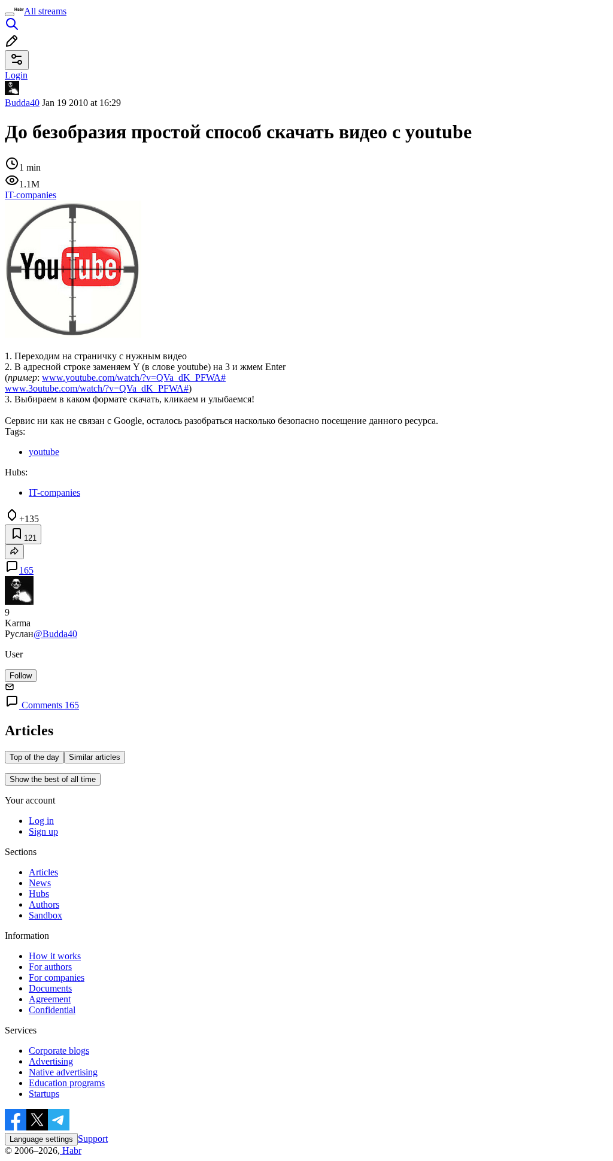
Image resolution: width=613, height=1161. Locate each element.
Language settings (41, 1139)
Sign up (43, 831)
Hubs (39, 894)
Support (93, 1138)
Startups (44, 1094)
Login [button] (16, 75)
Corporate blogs (59, 1050)
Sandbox (45, 915)
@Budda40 (55, 634)
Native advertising (63, 1072)
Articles (43, 872)
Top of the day (34, 757)
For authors (50, 967)
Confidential (52, 1010)
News (40, 883)
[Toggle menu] (9, 14)
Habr (70, 1150)
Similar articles (94, 757)
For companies (56, 977)
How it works (55, 956)
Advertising (51, 1061)
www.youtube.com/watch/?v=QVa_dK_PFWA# (134, 377)
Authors (44, 904)
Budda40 (22, 103)
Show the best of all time (53, 779)
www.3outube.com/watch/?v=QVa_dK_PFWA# (97, 388)
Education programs (67, 1083)
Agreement (50, 999)
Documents (50, 988)
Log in (41, 821)
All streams (45, 11)
